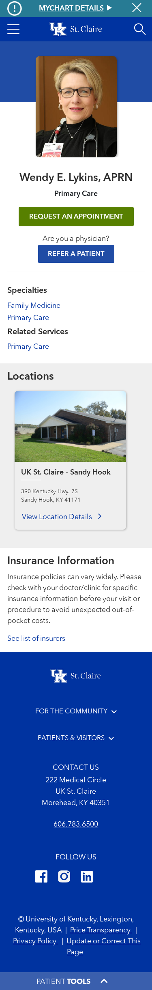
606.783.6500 (76, 824)
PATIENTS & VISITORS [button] (71, 738)
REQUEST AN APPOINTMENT (76, 216)
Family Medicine (33, 305)
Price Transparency (101, 930)
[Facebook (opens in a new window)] (41, 877)
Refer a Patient (76, 254)
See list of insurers (36, 638)
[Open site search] (140, 29)
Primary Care (28, 318)
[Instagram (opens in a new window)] (64, 877)
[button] (13, 29)
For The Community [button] (71, 711)
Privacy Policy (35, 941)
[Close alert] (137, 8)
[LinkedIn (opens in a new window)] (87, 877)
